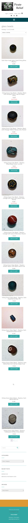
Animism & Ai (5, 474)
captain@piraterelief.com (14, 519)
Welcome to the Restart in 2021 (9, 476)
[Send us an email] (11, 15)
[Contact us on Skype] (14, 15)
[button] (14, 20)
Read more (14, 102)
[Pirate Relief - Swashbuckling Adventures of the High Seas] (14, 6)
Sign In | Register (9, 13)
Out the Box (16, 509)
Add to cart (14, 66)
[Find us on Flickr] (16, 15)
